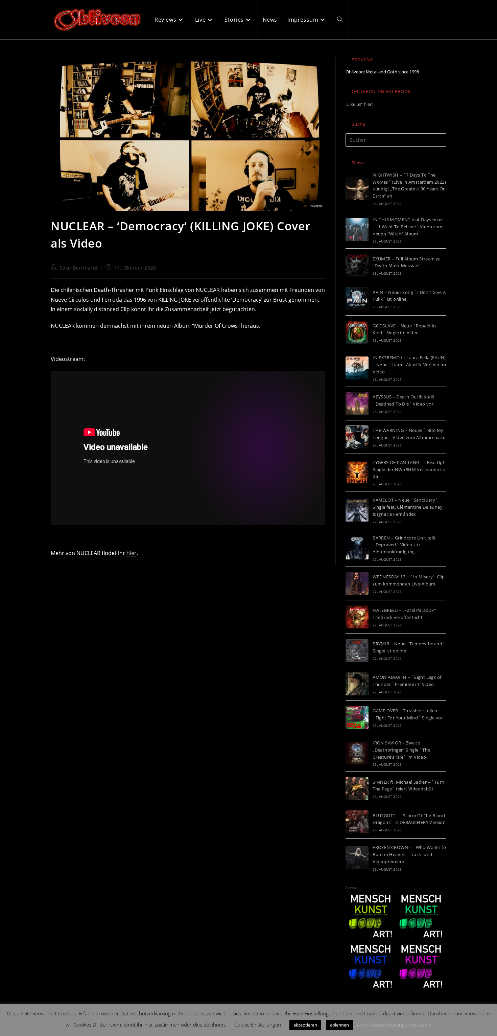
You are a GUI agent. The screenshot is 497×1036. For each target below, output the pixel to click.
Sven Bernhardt (79, 267)
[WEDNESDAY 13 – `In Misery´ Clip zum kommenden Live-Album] (357, 583)
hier (131, 553)
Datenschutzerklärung (379, 1024)
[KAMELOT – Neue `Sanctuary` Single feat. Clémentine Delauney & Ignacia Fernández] (357, 510)
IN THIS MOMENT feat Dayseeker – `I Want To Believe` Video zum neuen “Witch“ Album (408, 226)
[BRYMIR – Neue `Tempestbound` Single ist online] (357, 650)
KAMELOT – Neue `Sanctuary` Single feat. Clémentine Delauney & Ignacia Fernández (408, 507)
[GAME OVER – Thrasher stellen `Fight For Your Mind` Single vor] (357, 717)
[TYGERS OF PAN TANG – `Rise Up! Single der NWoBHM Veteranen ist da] (357, 472)
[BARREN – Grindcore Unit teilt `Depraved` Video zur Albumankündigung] (357, 547)
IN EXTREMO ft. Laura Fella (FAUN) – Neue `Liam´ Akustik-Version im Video (409, 364)
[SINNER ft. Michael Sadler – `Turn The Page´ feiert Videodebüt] (357, 788)
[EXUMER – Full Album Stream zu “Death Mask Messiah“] (357, 265)
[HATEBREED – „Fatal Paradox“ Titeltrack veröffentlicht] (357, 616)
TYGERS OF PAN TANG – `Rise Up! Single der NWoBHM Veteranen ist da (409, 469)
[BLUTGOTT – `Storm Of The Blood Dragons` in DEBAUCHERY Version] (357, 821)
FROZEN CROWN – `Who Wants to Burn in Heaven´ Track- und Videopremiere (409, 854)
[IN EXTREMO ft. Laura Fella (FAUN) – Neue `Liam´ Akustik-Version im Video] (357, 367)
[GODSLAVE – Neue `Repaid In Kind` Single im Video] (357, 332)
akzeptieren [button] (305, 1025)
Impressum (419, 1024)
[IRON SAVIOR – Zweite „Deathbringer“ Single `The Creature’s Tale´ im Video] (357, 752)
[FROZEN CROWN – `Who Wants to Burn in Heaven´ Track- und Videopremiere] (357, 857)
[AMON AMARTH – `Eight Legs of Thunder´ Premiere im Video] (357, 683)
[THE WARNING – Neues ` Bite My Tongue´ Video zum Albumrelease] (357, 436)
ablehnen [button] (339, 1025)
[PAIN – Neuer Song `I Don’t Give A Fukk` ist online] (357, 298)
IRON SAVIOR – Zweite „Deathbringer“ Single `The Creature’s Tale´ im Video (401, 750)
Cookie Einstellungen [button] (257, 1024)
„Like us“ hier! (359, 104)
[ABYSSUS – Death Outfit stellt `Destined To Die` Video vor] (357, 403)
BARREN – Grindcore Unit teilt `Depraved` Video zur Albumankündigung (404, 545)
